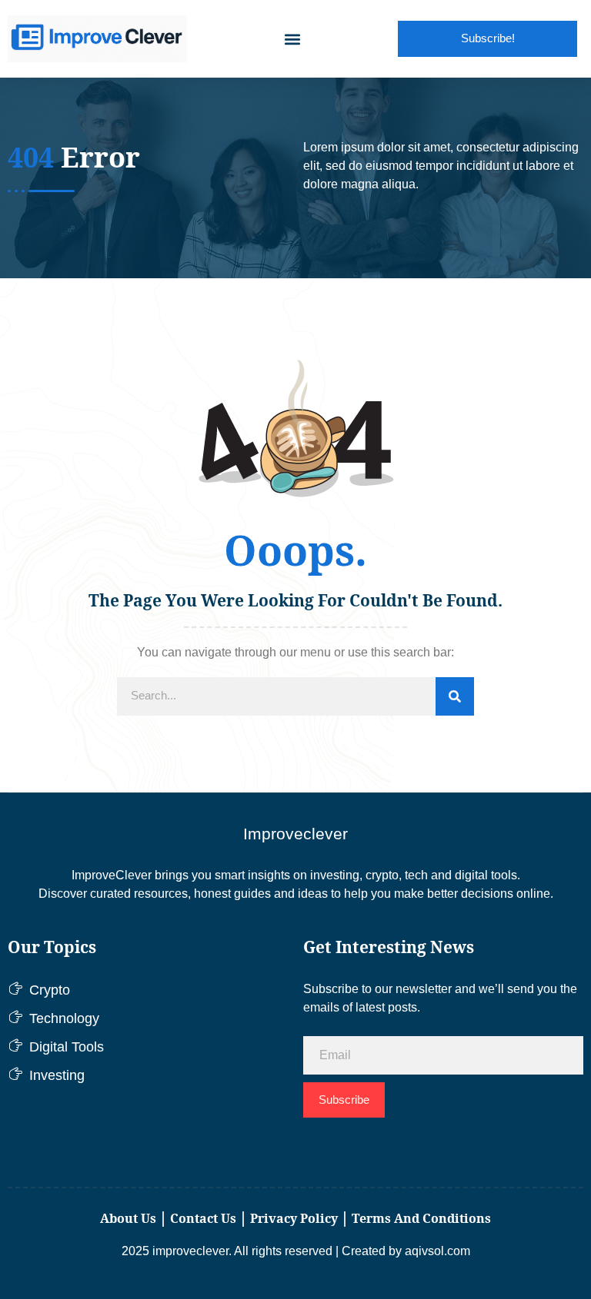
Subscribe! (488, 38)
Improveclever (295, 833)
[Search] (455, 696)
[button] (293, 38)
